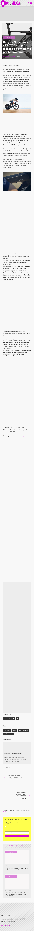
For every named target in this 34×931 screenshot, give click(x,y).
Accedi (5, 811)
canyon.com (25, 436)
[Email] (13, 718)
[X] (5, 718)
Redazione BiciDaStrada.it (13, 753)
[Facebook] (9, 718)
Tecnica (9, 37)
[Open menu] (31, 3)
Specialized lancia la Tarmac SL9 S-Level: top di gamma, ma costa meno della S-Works (15, 894)
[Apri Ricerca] (28, 3)
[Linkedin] (17, 718)
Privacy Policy (5, 925)
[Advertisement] (17, 125)
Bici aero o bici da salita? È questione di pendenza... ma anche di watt (16, 869)
